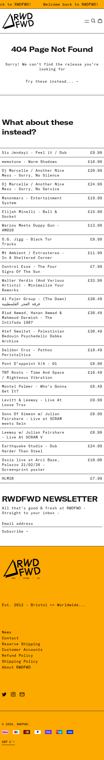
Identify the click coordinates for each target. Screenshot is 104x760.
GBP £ (6, 742)
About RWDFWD (16, 667)
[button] (93, 21)
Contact (10, 638)
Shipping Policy (20, 661)
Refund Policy (17, 655)
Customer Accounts (22, 649)
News (6, 632)
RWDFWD (22, 724)
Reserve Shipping (21, 643)
